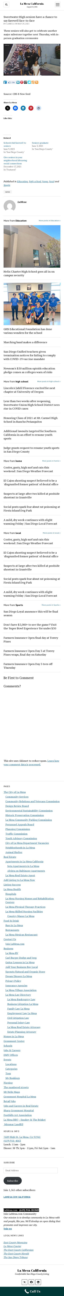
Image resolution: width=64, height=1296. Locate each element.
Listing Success (12, 884)
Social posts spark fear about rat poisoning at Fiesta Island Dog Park (32, 508)
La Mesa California (32, 3)
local (51, 181)
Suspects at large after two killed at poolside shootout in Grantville (32, 495)
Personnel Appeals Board (19, 824)
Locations (10, 1064)
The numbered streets (16, 1087)
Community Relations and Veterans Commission (32, 801)
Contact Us (10, 939)
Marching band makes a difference (25, 342)
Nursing (8, 1082)
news (7, 192)
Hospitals (10, 894)
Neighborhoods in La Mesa (20, 847)
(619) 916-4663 (12, 1140)
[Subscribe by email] (32, 83)
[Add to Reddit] (25, 83)
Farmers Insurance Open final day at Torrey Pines (31, 639)
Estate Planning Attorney (21, 1031)
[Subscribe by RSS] (36, 83)
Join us (8, 1228)
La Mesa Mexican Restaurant (21, 934)
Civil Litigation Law (18, 1018)
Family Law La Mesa (18, 1008)
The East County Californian (19, 1250)
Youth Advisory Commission (21, 838)
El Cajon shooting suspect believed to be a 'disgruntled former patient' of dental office (31, 482)
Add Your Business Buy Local (21, 967)
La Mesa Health (12, 889)
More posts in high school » (48, 381)
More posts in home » (51, 461)
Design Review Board (17, 806)
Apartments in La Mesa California (24, 861)
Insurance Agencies (16, 985)
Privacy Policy (13, 981)
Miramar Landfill (13, 1124)
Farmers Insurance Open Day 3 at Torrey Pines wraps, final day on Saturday (29, 652)
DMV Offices (11, 1055)
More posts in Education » (49, 220)
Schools (8, 1045)
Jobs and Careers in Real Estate (21, 1106)
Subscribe (12, 1180)
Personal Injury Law (18, 1022)
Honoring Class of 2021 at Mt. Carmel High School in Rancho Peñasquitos (30, 419)
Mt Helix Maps (12, 1092)
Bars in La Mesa (14, 925)
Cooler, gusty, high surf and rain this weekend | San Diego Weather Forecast (28, 469)
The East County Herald (16, 1253)
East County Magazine (15, 1242)
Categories (11, 1068)
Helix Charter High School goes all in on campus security (29, 273)
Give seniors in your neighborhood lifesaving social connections (15, 160)
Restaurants (12, 930)
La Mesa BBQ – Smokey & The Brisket (25, 1119)
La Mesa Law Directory (18, 994)
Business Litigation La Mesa (22, 1004)
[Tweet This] (29, 83)
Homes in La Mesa (14, 1036)
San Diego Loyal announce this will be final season (31, 613)
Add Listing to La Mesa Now (19, 880)
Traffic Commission (16, 833)
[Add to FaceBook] (5, 83)
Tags (8, 1073)
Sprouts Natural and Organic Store (25, 971)
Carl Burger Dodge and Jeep (21, 957)
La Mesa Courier (12, 1246)
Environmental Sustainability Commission (29, 810)
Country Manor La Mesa (20, 916)
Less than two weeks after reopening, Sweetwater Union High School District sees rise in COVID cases (32, 404)
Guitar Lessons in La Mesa (19, 962)
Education (22, 181)
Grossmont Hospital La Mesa (20, 1096)
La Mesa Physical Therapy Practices (25, 907)
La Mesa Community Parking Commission (28, 820)
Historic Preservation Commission (24, 815)
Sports (7, 185)
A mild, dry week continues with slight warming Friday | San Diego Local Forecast (30, 521)
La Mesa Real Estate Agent (20, 875)
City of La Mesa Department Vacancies (27, 843)
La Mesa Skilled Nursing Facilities (24, 911)
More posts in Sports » (51, 605)
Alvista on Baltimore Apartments (26, 870)
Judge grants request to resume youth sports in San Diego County (31, 449)
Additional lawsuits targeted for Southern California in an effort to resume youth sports (30, 434)
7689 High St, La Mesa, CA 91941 (22, 1137)
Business (8, 948)
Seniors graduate (40, 142)
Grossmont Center (14, 1041)
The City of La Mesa (15, 792)
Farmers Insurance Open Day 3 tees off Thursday (28, 665)
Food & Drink (11, 920)
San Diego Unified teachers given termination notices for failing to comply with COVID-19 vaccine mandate (30, 355)
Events (7, 1059)
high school (35, 181)
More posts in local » (51, 533)
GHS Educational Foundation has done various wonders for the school (28, 331)
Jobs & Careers (12, 1050)
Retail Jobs (10, 1101)
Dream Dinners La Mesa (18, 976)
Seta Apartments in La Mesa (23, 866)
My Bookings (12, 1078)
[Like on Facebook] (11, 83)
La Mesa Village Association (21, 990)
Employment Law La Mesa (22, 1013)
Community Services (16, 796)
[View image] (32, 74)
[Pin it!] (21, 83)
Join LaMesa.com (14, 944)
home (45, 181)
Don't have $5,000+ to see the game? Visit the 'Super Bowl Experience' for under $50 (30, 626)
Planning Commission (17, 829)
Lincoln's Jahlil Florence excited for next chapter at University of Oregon (29, 389)
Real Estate (10, 857)
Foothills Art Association (18, 1115)
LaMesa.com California (17, 1197)
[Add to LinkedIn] (18, 83)
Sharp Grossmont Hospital (19, 1110)
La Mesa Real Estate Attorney (23, 1027)
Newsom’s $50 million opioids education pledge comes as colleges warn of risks (29, 370)
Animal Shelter (13, 852)
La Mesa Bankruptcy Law (21, 999)
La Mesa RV (11, 953)
